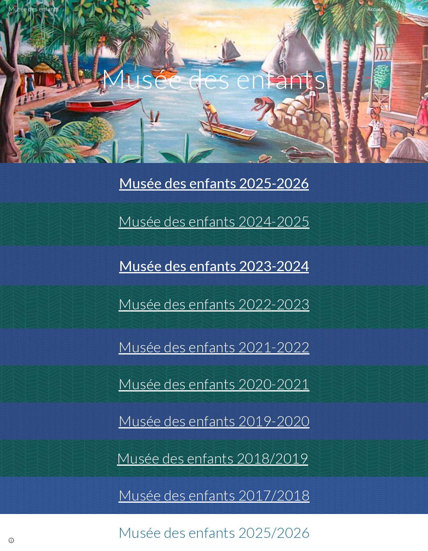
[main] (214, 81)
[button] (420, 8)
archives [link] (400, 9)
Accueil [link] (375, 9)
